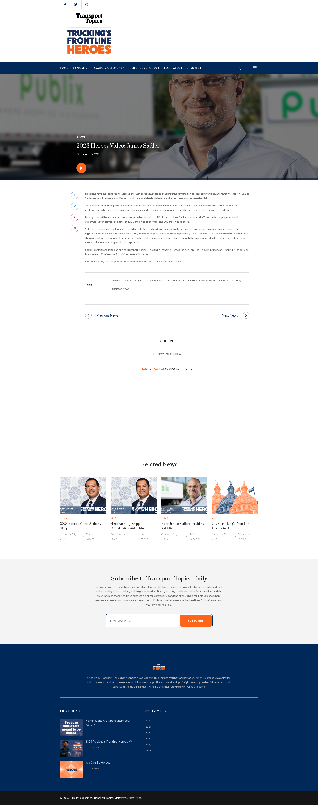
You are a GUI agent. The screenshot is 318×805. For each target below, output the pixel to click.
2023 (148, 739)
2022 (148, 733)
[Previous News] (88, 315)
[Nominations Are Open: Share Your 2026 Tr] (71, 727)
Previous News (107, 315)
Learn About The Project (182, 68)
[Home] (89, 33)
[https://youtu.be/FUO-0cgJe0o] (81, 169)
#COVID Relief (175, 280)
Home (64, 68)
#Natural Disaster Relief (201, 280)
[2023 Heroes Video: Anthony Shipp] (83, 495)
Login (145, 368)
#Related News (120, 288)
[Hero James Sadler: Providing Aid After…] (184, 495)
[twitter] (75, 4)
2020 (148, 720)
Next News (230, 315)
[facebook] (65, 4)
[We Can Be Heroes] (71, 769)
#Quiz (138, 280)
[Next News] (246, 315)
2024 (148, 745)
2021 (148, 726)
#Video (127, 280)
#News (116, 280)
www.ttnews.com (130, 797)
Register (159, 368)
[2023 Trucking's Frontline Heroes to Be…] (235, 495)
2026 (148, 757)
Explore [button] (79, 68)
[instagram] (86, 4)
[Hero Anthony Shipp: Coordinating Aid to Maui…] (134, 495)
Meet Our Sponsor (145, 68)
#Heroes (223, 280)
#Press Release (154, 280)
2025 (148, 751)
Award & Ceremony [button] (108, 68)
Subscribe (196, 621)
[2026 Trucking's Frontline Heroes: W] (71, 748)
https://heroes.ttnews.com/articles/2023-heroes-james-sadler (147, 261)
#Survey (236, 280)
